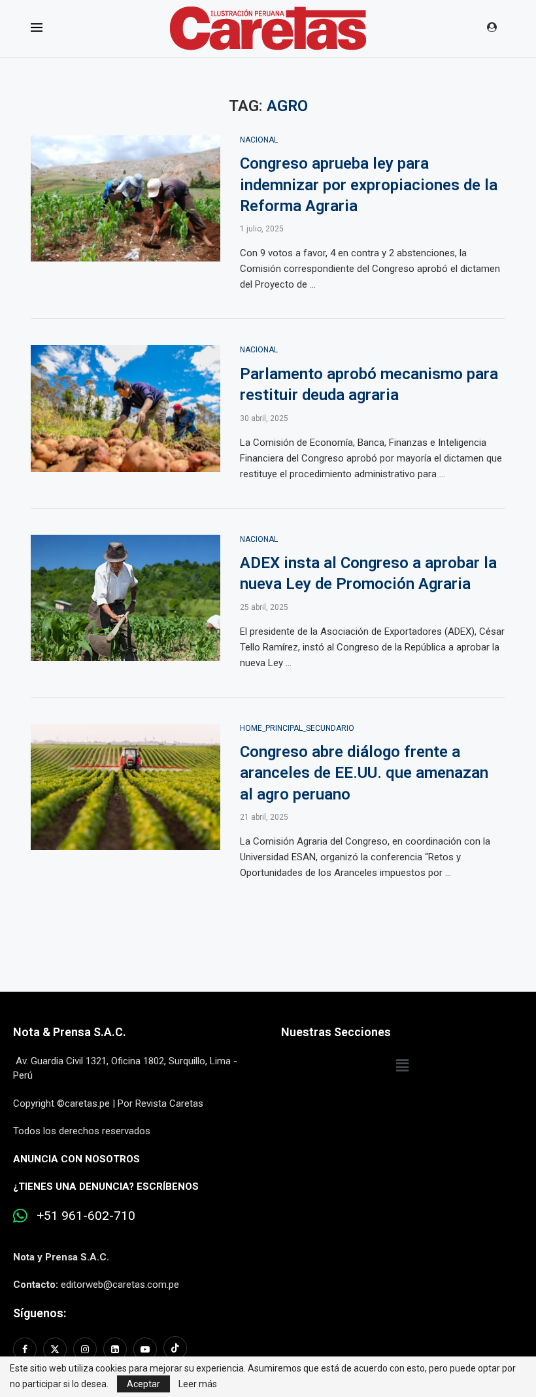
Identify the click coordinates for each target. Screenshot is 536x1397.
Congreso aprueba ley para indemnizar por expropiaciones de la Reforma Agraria (368, 184)
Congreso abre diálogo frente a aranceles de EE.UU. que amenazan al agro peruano (364, 773)
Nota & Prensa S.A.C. (69, 1032)
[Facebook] (26, 1349)
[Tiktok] (175, 1349)
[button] (402, 1066)
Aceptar (143, 1384)
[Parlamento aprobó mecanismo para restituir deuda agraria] (125, 408)
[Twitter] (55, 1349)
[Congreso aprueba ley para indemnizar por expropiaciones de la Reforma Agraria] (125, 198)
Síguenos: (39, 1313)
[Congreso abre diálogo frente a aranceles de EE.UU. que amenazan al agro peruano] (125, 787)
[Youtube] (145, 1349)
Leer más (197, 1384)
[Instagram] (85, 1349)
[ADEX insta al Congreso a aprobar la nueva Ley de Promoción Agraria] (125, 598)
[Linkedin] (115, 1349)
